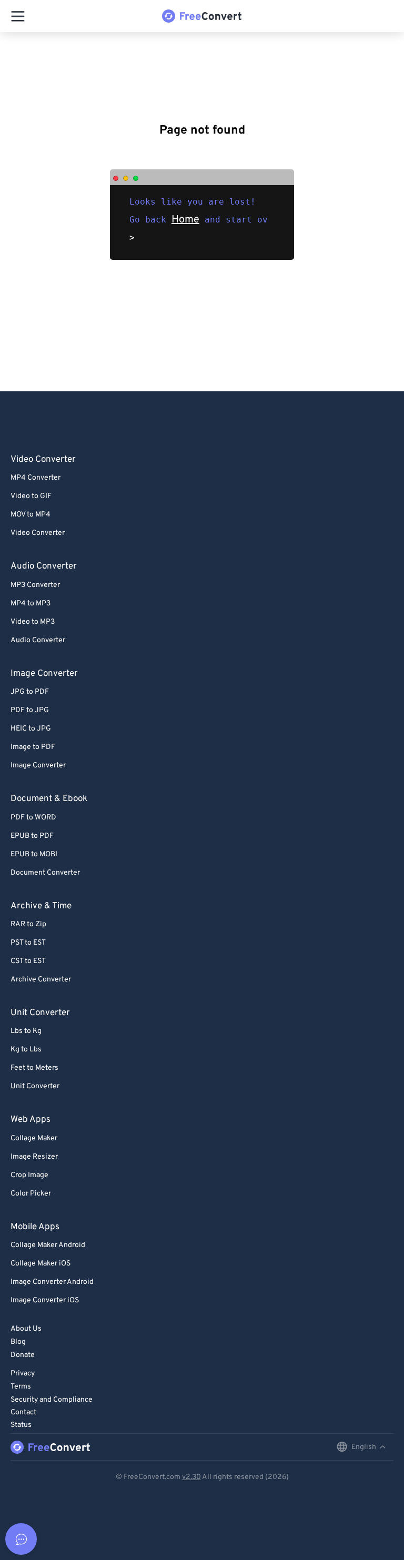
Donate (23, 1355)
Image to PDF (33, 747)
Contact (23, 1412)
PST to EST (28, 942)
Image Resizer (34, 1156)
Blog (18, 1342)
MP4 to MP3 (30, 603)
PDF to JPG (30, 710)
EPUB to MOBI (34, 854)
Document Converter (45, 872)
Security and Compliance (52, 1399)
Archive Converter (41, 979)
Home (185, 220)
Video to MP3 (33, 621)
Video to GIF (31, 496)
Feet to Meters (34, 1067)
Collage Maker (34, 1138)
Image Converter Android (52, 1282)
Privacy (23, 1373)
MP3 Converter (35, 585)
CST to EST (28, 961)
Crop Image (29, 1175)
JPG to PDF (30, 691)
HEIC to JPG (31, 728)
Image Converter (38, 765)
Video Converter (38, 533)
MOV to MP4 (30, 514)
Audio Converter (38, 640)
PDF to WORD (33, 817)
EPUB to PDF (32, 836)
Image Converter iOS (45, 1300)
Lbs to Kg (26, 1031)
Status (21, 1425)
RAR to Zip (28, 924)
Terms (21, 1386)
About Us (26, 1328)
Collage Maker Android (48, 1245)
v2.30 (191, 1477)
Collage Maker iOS (40, 1263)
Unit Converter (35, 1086)
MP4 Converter (35, 477)
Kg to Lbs (26, 1049)
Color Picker (31, 1193)
